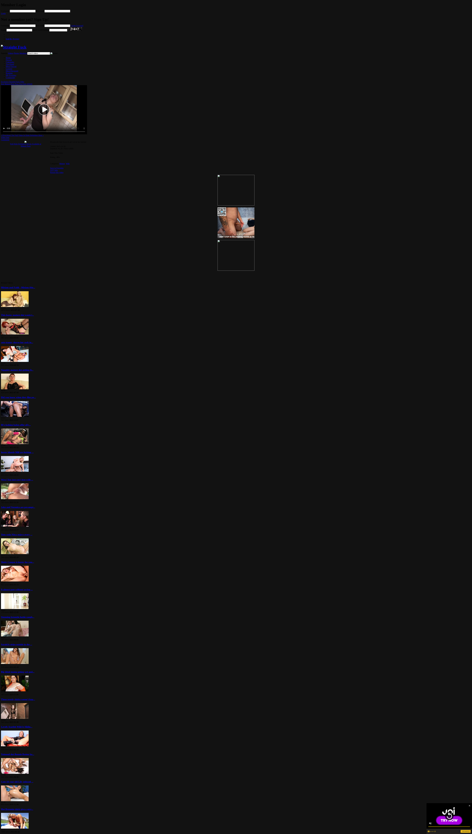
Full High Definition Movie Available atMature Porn (25, 145)
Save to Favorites (57, 168)
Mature (62, 164)
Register (12, 39)
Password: (40, 11)
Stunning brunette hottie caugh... (17, 617)
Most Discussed (12, 71)
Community (10, 78)
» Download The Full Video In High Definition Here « (22, 135)
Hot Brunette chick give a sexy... (17, 809)
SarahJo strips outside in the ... (16, 644)
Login (3, 13)
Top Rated (10, 64)
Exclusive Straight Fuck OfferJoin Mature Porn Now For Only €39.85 (16, 83)
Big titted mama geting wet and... (17, 672)
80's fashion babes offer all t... (16, 425)
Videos (10, 53)
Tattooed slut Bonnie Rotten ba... (17, 754)
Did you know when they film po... (18, 397)
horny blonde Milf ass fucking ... (17, 452)
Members (23, 53)
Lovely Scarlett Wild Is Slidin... (16, 726)
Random (9, 73)
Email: (3, 30)
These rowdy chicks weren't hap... (18, 699)
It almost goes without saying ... (17, 589)
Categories (10, 62)
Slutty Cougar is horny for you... (17, 562)
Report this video (56, 172)
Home (8, 58)
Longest (9, 69)
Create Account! (77, 26)
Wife (68, 164)
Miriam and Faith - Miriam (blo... (18, 287)
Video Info (5, 138)
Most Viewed (11, 66)
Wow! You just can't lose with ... (17, 479)
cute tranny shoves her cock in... (17, 342)
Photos (16, 53)
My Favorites (11, 75)
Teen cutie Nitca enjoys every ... (16, 534)
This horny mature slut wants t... (17, 315)
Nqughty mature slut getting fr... (17, 370)
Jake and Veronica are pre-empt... (18, 507)
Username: (5, 11)
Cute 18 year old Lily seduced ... (17, 781)
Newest (9, 60)
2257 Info (54, 170)
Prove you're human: (41, 30)
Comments (5, 140)
